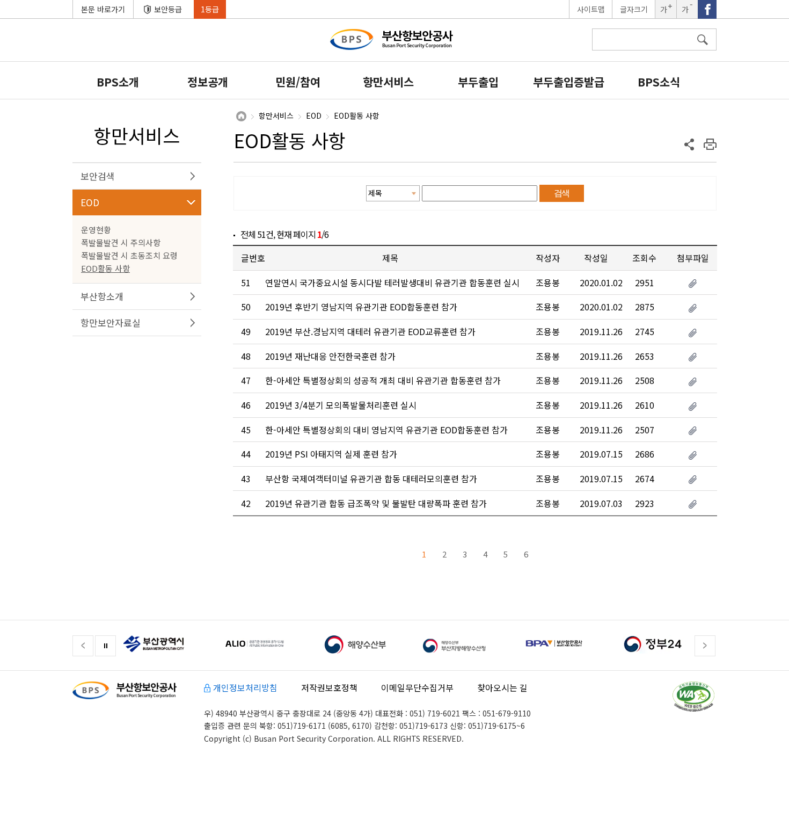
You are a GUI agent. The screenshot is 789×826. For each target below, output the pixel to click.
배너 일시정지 (105, 645)
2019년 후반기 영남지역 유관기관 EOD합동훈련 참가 (361, 306)
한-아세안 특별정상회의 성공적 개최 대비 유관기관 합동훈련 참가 (383, 380)
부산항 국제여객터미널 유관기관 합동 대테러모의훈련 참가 (371, 478)
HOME (241, 116)
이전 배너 (82, 645)
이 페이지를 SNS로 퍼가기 (689, 144)
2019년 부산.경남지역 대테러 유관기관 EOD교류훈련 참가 (370, 331)
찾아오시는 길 (502, 687)
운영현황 (96, 229)
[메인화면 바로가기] (397, 43)
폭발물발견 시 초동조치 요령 (129, 255)
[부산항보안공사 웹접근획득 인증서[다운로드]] (693, 697)
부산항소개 (102, 296)
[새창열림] (707, 9)
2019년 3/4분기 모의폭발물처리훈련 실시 (341, 404)
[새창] (162, 642)
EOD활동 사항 (105, 268)
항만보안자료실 (111, 322)
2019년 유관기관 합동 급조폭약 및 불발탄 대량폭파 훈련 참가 (376, 503)
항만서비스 (276, 116)
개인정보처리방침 (245, 687)
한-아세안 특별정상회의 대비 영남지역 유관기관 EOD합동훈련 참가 (386, 429)
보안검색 (98, 176)
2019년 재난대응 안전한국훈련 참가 (330, 356)
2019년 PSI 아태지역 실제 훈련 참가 (331, 453)
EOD (90, 202)
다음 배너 (705, 645)
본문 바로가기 (103, 9)
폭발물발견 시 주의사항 (120, 242)
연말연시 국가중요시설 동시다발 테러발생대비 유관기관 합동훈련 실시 (392, 282)
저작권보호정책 (329, 687)
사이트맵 (591, 9)
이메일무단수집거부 (417, 687)
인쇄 (710, 144)
